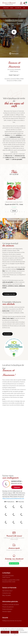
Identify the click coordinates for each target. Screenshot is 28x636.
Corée (8, 318)
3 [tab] (10, 212)
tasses (16, 286)
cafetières (19, 135)
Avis (24, 7)
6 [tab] (17, 212)
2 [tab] (8, 212)
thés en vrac (8, 155)
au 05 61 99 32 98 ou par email (14, 560)
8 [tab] (22, 212)
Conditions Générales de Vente (10, 604)
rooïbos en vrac (9, 157)
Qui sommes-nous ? (7, 590)
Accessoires (7, 334)
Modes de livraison (7, 609)
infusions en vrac (20, 155)
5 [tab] (15, 212)
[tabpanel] (14, 197)
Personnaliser (23, 632)
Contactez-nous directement (14, 559)
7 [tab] (19, 212)
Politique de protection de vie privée (12, 620)
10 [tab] (15, 214)
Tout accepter (5, 632)
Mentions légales (6, 611)
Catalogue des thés (9, 294)
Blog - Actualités (6, 595)
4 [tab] (12, 212)
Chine (4, 318)
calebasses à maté (15, 137)
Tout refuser (14, 632)
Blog (11, 7)
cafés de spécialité (7, 282)
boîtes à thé (5, 311)
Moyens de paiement (8, 606)
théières (7, 135)
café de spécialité (17, 159)
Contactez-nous (6, 593)
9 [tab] (24, 212)
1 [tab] (5, 212)
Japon (12, 318)
